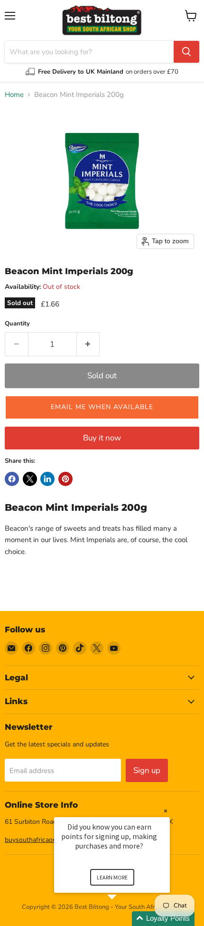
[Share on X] (30, 479)
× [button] (165, 810)
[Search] (186, 52)
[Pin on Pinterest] (65, 479)
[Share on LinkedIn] (47, 479)
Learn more (112, 877)
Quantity (17, 323)
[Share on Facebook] (12, 479)
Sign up (146, 770)
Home (14, 95)
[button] (102, 407)
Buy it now (102, 437)
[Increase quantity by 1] (88, 344)
